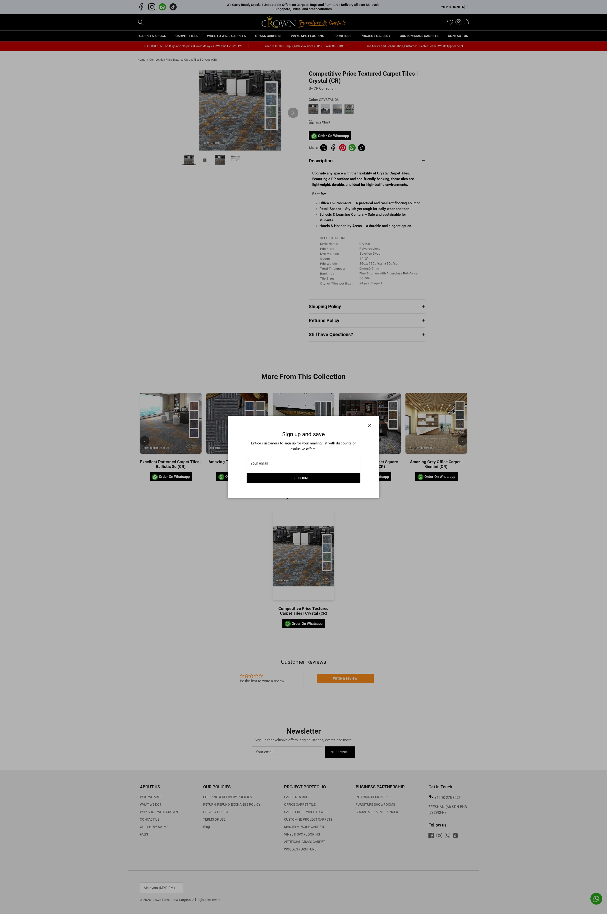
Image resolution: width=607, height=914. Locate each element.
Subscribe (303, 478)
